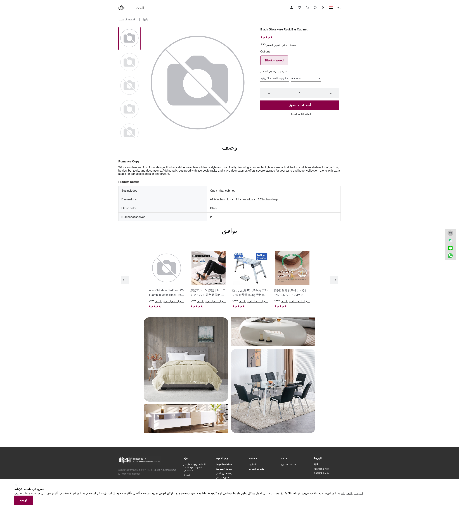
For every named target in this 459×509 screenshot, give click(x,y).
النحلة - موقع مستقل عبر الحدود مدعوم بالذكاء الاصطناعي (194, 467)
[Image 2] (129, 86)
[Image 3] (129, 109)
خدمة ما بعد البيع (288, 464)
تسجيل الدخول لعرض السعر (281, 44)
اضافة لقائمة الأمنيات (300, 114)
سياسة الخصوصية (224, 468)
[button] (331, 7)
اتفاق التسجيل (222, 477)
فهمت (23, 500)
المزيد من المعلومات (352, 493)
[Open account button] (291, 7)
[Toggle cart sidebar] (307, 7)
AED (339, 7)
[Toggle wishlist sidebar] (299, 7)
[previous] (125, 280)
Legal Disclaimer (224, 464)
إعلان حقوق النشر (224, 473)
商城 (316, 464)
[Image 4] (129, 133)
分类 (145, 19)
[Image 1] (129, 62)
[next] (334, 280)
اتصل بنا (186, 474)
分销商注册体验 (321, 473)
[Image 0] (129, 38)
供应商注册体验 (321, 468)
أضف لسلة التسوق (300, 105)
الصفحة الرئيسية (127, 19)
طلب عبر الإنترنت (257, 468)
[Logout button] (323, 7)
